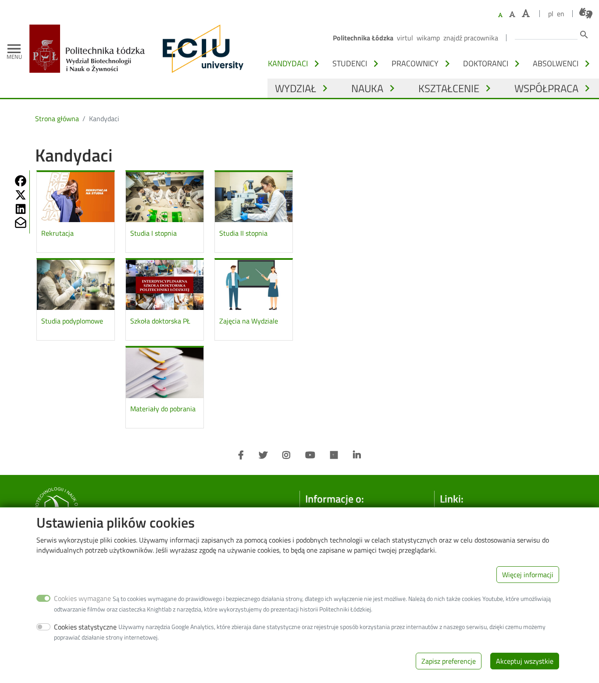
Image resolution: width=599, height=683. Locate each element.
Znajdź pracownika (470, 37)
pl (550, 13)
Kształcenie (448, 88)
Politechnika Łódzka (363, 37)
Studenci (349, 63)
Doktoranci (485, 63)
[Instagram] (286, 455)
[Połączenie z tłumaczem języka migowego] (585, 13)
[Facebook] (241, 455)
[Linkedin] (357, 455)
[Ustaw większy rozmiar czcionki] (512, 14)
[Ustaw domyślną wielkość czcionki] (500, 15)
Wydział (295, 88)
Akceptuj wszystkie (524, 661)
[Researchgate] (334, 455)
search (584, 34)
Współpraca (546, 88)
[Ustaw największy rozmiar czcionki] (525, 13)
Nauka (367, 88)
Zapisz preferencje (448, 661)
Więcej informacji (527, 574)
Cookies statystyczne (85, 626)
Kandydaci (288, 63)
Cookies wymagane (82, 598)
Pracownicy (415, 63)
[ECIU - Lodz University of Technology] (200, 49)
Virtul (405, 37)
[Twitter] (263, 455)
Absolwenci (555, 63)
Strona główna (57, 118)
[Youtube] (310, 455)
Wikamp (428, 37)
